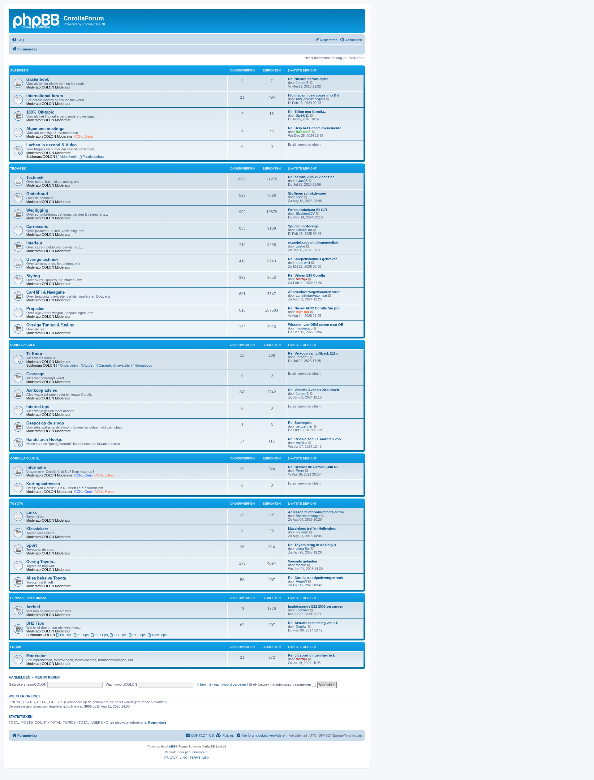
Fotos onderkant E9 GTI (307, 210)
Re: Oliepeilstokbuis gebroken (313, 259)
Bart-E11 (302, 115)
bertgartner (304, 426)
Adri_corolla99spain (310, 99)
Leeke (300, 246)
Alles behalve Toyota (46, 578)
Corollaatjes (22, 345)
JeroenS (302, 82)
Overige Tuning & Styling (50, 325)
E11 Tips (120, 635)
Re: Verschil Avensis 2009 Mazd (313, 390)
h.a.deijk (302, 532)
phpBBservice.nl (196, 752)
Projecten (35, 308)
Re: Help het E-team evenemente (314, 128)
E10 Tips (101, 635)
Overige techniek (42, 259)
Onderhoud (37, 194)
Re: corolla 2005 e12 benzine (311, 177)
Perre (300, 470)
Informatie (36, 467)
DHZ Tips (35, 623)
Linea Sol (302, 548)
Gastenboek (37, 79)
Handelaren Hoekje (44, 439)
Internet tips (37, 406)
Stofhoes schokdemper (307, 193)
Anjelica (301, 443)
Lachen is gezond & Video (51, 145)
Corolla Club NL (25, 458)
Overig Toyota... (41, 561)
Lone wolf (303, 263)
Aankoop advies (41, 390)
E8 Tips (65, 635)
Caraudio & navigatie (114, 365)
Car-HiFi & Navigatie (45, 292)
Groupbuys (143, 365)
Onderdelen (69, 365)
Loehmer (302, 610)
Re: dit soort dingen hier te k (311, 655)
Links (31, 512)
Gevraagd (35, 374)
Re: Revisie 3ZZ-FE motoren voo (314, 439)
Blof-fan (302, 312)
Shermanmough (308, 516)
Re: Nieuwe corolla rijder (308, 79)
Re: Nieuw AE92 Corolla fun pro (314, 308)
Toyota (16, 503)
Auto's (88, 365)
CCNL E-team (84, 136)
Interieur (34, 243)
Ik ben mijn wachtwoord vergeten (221, 684)
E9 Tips (83, 635)
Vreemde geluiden (302, 561)
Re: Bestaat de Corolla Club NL (313, 467)
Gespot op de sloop (45, 423)
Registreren (47, 677)
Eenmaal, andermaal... (30, 598)
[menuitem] (18, 40)
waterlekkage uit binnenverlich (313, 242)
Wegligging (37, 210)
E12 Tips (139, 635)
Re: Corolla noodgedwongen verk (315, 578)
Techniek (18, 168)
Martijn (301, 279)
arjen (299, 197)
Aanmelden (19, 677)
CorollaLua (304, 230)
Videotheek (68, 156)
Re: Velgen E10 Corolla (306, 275)
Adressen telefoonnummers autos (316, 512)
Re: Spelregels (300, 422)
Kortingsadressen (43, 483)
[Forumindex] (36, 20)
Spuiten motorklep (303, 226)
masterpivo (304, 328)
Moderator (63, 87)
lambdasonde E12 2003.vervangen (315, 606)
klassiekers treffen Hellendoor (312, 528)
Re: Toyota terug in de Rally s (312, 545)
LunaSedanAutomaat (311, 295)
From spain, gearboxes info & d (313, 95)
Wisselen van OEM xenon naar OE (315, 324)
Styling (33, 276)
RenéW (301, 581)
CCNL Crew (83, 475)
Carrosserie (37, 226)
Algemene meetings (45, 128)
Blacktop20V (305, 213)
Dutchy (301, 626)
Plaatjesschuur (94, 156)
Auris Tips (159, 635)
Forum (15, 647)
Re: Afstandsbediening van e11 (313, 623)
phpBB (170, 746)
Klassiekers (37, 529)
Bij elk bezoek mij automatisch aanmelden (280, 684)
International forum (44, 95)
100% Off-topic (40, 112)
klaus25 (302, 181)
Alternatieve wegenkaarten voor (314, 292)
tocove (301, 565)
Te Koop (34, 353)
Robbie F (303, 132)
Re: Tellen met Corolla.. (307, 112)
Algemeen (19, 70)
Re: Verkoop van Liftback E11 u (313, 353)
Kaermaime (157, 722)
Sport (31, 545)
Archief (33, 607)
